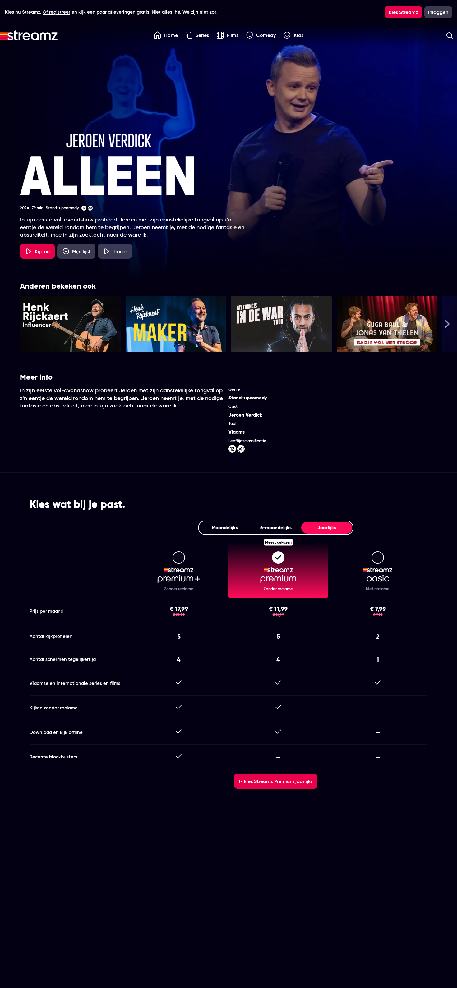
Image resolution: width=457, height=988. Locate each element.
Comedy (266, 35)
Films (232, 35)
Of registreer (56, 12)
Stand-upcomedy (247, 398)
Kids (298, 35)
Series (202, 35)
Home (171, 35)
